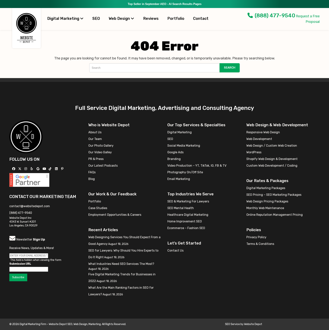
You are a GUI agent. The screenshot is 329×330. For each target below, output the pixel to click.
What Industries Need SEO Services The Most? (121, 264)
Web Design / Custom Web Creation (271, 145)
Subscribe (18, 277)
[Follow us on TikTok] (50, 169)
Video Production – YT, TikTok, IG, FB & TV (196, 165)
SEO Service (232, 324)
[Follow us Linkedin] (57, 169)
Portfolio (175, 18)
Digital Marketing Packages (265, 188)
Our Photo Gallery (100, 145)
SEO (96, 18)
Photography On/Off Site (185, 172)
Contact (200, 18)
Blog (91, 179)
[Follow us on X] (20, 169)
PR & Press (96, 159)
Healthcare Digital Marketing (187, 215)
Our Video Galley (100, 152)
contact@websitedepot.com (29, 206)
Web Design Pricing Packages (267, 201)
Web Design (120, 18)
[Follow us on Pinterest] (62, 169)
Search (229, 67)
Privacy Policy (256, 237)
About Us (94, 132)
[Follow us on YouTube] (45, 169)
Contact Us (175, 250)
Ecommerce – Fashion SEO (186, 228)
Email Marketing (178, 179)
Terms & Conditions (260, 244)
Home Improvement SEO (184, 221)
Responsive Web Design (263, 132)
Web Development (259, 139)
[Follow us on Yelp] (32, 169)
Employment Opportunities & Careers (114, 215)
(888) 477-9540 (275, 15)
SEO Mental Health (180, 208)
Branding (174, 159)
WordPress (253, 152)
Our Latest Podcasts (103, 165)
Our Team (95, 139)
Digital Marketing (63, 18)
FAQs (92, 172)
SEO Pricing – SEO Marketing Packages (273, 195)
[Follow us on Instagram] (26, 169)
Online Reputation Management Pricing (274, 215)
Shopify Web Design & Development (272, 159)
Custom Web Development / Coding (271, 165)
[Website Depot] (26, 136)
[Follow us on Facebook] (14, 169)
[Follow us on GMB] (38, 169)
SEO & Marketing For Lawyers (188, 201)
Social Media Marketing (183, 145)
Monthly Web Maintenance (265, 208)
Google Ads (175, 152)
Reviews (151, 18)
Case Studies (97, 208)
